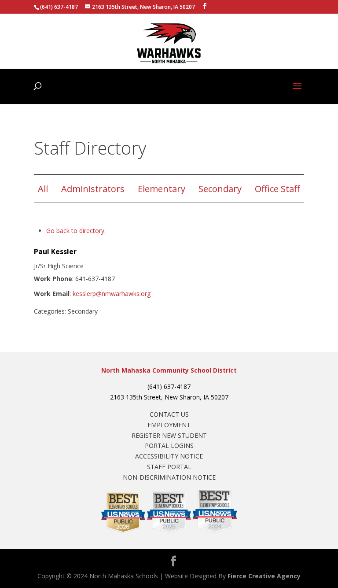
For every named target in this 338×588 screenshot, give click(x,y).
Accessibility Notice (169, 456)
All (43, 189)
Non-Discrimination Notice (169, 477)
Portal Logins (169, 445)
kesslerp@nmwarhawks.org (112, 293)
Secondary (220, 189)
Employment (169, 425)
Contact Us (169, 414)
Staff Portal (169, 466)
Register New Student (169, 435)
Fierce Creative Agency (264, 576)
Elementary (161, 189)
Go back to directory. (76, 230)
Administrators (93, 189)
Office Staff (277, 189)
